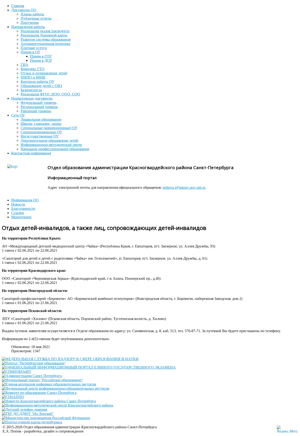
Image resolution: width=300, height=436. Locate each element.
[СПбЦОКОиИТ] (16, 372)
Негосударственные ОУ (40, 136)
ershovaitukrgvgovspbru (184, 187)
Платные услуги (34, 48)
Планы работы (32, 14)
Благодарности (23, 209)
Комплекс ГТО (33, 69)
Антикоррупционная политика (45, 44)
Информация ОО (25, 200)
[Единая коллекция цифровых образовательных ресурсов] (49, 384)
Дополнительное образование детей (49, 140)
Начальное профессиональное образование (55, 149)
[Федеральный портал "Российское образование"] (42, 380)
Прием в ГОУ (41, 56)
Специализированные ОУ (41, 132)
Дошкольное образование (41, 119)
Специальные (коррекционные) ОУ (49, 128)
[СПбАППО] (13, 397)
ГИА (24, 65)
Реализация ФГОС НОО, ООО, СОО (50, 94)
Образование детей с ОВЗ (41, 86)
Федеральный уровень (38, 103)
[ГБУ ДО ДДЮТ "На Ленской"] (28, 414)
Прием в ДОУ (41, 60)
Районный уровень (36, 111)
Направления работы (28, 27)
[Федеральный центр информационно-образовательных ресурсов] (55, 388)
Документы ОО (23, 10)
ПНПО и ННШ (33, 77)
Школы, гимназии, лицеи (41, 124)
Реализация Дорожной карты (44, 35)
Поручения (29, 23)
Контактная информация (31, 153)
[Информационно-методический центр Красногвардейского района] (57, 405)
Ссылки (17, 213)
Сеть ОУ (18, 115)
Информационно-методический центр (51, 145)
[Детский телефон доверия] (24, 409)
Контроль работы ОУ (37, 82)
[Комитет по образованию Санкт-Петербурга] (39, 393)
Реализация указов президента (45, 31)
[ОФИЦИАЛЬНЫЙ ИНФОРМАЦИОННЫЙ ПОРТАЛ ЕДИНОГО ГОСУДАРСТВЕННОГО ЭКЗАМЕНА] (89, 367)
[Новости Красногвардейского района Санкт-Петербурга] (49, 401)
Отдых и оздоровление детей (44, 73)
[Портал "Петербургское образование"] (34, 363)
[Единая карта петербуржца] (32, 422)
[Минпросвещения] (46, 418)
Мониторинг (21, 217)
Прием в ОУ (30, 52)
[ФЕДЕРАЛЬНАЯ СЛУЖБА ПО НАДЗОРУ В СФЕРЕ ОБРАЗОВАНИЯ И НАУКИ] (70, 359)
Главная (17, 6)
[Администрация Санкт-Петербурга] (32, 376)
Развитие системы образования (46, 39)
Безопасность (31, 90)
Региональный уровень (39, 107)
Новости (18, 204)
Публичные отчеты (36, 18)
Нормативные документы (31, 98)
